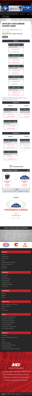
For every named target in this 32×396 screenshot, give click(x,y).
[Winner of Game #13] (24, 177)
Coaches (4, 293)
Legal (3, 260)
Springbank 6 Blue (16, 81)
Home (3, 29)
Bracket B (15, 99)
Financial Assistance (6, 306)
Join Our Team (5, 258)
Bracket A (24, 98)
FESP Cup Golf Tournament (8, 320)
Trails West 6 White (16, 70)
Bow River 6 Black (15, 49)
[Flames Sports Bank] (19, 244)
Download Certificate (7, 185)
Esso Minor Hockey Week (7, 318)
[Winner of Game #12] (7, 177)
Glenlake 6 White (15, 62)
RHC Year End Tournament (8, 322)
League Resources (6, 282)
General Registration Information (10, 304)
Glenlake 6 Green (15, 73)
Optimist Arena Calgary (25, 111)
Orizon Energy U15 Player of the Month (11, 348)
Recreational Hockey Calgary (8, 345)
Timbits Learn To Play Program (9, 326)
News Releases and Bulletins (8, 262)
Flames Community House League (10, 337)
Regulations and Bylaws (7, 284)
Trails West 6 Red (15, 94)
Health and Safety (6, 278)
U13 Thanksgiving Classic (8, 328)
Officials (4, 295)
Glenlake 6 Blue (15, 51)
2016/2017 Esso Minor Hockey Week (11, 29)
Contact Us (22, 14)
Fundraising (4, 277)
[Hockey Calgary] (4, 11)
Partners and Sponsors (7, 264)
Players (3, 297)
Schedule (5, 37)
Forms (3, 308)
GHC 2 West (14, 83)
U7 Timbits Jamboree (7, 324)
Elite (3, 339)
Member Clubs (5, 256)
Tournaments (5, 286)
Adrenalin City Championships (9, 317)
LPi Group (17, 394)
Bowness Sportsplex (13, 47)
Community (4, 335)
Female (3, 341)
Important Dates (5, 280)
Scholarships (5, 310)
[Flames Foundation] (10, 244)
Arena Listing (5, 275)
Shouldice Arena (7, 111)
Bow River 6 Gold (15, 60)
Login (28, 14)
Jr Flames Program (6, 343)
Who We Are (4, 268)
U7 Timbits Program (6, 346)
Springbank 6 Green (16, 92)
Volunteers (4, 266)
